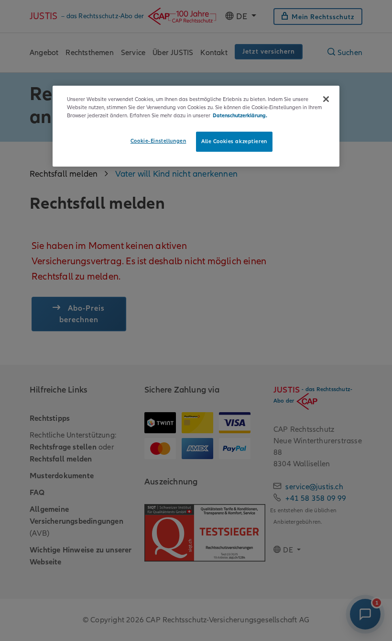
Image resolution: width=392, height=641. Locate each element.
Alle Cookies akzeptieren (234, 141)
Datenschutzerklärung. (240, 115)
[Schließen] (326, 99)
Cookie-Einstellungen (158, 140)
